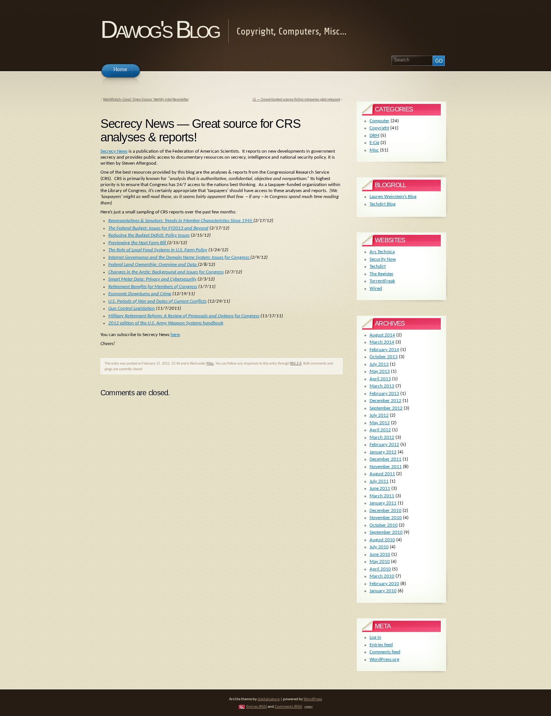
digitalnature (269, 699)
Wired (376, 288)
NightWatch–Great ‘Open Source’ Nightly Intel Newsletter (146, 100)
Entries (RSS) (256, 707)
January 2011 (383, 503)
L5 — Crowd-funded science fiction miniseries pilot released (296, 100)
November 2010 (386, 517)
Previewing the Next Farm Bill (137, 242)
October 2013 (384, 356)
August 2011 (382, 473)
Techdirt (378, 266)
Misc (210, 364)
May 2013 (380, 371)
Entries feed (381, 644)
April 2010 (380, 569)
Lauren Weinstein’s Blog (393, 196)
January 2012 (383, 452)
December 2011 (385, 459)
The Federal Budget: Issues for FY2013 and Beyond (158, 228)
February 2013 (384, 393)
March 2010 (382, 576)
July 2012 (379, 415)
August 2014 (382, 335)
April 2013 (380, 379)
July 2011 (379, 481)
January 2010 (383, 590)
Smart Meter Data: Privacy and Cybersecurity (152, 279)
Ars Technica (382, 251)
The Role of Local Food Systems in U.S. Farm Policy (157, 250)
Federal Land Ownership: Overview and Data (153, 264)
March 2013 (382, 386)
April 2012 (380, 430)
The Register (382, 274)
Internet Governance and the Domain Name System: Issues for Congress (179, 257)
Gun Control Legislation (131, 308)
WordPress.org (384, 659)
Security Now (383, 259)
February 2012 (384, 444)
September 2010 (386, 532)
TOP (308, 707)
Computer (379, 121)
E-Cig (374, 142)
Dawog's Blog (159, 29)
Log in (375, 637)
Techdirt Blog (382, 204)
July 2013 (379, 364)
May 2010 (380, 561)
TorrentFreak (382, 281)
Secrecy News (113, 151)
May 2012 (380, 422)
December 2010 (385, 510)
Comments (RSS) (288, 707)
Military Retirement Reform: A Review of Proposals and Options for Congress (183, 316)
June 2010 (380, 554)
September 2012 (386, 408)
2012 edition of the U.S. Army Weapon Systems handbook (165, 323)
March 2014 (382, 342)
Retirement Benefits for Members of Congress (152, 286)
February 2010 (384, 583)
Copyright (379, 128)
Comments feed (385, 652)
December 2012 (385, 400)
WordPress (313, 699)
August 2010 (382, 539)
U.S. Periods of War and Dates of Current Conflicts (157, 301)
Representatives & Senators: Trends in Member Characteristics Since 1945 (180, 220)
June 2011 (380, 488)
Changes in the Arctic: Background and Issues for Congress (166, 272)
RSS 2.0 (295, 364)
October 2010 (384, 525)
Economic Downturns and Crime (139, 293)
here (175, 334)
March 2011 (382, 496)
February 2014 (384, 349)
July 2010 (379, 547)
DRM (374, 135)
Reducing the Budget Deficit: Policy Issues (149, 235)
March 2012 (382, 437)
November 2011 (386, 466)
